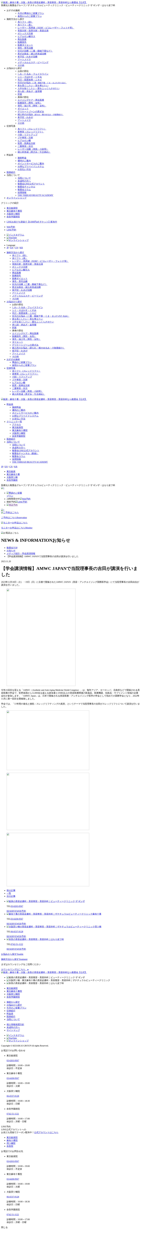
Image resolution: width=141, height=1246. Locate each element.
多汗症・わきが (25, 117)
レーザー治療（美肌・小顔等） (33, 149)
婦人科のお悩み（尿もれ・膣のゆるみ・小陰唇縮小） (38, 348)
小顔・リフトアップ (27, 135)
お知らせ (11, 550)
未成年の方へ (24, 181)
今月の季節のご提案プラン (31, 13)
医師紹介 (11, 172)
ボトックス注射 (25, 33)
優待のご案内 (24, 161)
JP (8, 248)
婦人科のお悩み (40, 114)
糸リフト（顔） (25, 22)
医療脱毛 (22, 42)
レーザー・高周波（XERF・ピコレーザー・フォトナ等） (46, 28)
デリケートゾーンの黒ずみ (31, 111)
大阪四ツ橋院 (18, 433)
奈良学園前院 (18, 436)
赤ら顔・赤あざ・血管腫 (30, 91)
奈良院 (10, 1146)
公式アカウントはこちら (46, 1132)
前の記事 (11, 890)
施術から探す (13, 1002)
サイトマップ (13, 1030)
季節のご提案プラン (22, 362)
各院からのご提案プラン (30, 16)
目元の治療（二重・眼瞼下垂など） (35, 51)
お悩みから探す (14, 301)
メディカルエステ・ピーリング (33, 62)
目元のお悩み (42, 82)
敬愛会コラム (24, 189)
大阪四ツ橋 (12, 477)
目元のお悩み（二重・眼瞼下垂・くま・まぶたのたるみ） (40, 316)
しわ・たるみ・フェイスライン (33, 74)
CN (16, 248)
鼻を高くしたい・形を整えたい (33, 85)
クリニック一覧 (14, 421)
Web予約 (11, 227)
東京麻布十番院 (20, 430)
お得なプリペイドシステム (31, 166)
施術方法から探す (15, 252)
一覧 (9, 893)
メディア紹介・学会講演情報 (21, 553)
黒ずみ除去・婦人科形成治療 (32, 54)
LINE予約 (11, 230)
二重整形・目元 (25, 146)
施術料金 (22, 158)
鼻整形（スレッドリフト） (31, 132)
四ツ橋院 (11, 1143)
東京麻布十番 (13, 474)
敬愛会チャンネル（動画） (25, 453)
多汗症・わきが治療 (27, 56)
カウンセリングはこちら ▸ (15, 969)
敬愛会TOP (12, 548)
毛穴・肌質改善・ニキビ (30, 80)
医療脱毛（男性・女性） (30, 103)
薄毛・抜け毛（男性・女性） (32, 106)
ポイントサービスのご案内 (31, 163)
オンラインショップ (16, 198)
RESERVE (16, 911)
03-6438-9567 (17, 919)
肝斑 (20, 94)
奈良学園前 (12, 480)
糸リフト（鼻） (25, 25)
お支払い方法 (24, 169)
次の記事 (11, 896)
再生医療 (22, 39)
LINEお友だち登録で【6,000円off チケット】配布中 (32, 222)
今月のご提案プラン (16, 1008)
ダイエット (23, 108)
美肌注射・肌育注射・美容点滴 (33, 30)
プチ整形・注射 (25, 137)
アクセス (16, 424)
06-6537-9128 (17, 931)
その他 (21, 65)
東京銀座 (11, 471)
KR (21, 248)
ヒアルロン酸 (24, 140)
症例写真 (11, 368)
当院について (24, 178)
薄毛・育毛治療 (25, 48)
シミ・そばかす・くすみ (30, 77)
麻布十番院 (12, 1140)
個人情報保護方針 (15, 1024)
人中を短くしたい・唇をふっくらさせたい (38, 88)
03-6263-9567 (17, 906)
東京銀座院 (17, 427)
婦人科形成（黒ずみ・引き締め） (34, 152)
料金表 (10, 404)
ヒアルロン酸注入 (26, 36)
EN (11, 248)
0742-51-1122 (17, 944)
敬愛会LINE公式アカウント (31, 184)
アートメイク (24, 59)
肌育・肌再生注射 (26, 143)
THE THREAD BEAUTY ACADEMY (35, 195)
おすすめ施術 (13, 359)
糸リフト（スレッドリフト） (32, 129)
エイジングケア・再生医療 (31, 100)
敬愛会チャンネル (26, 187)
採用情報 (22, 192)
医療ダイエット (25, 45)
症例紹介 (11, 1011)
